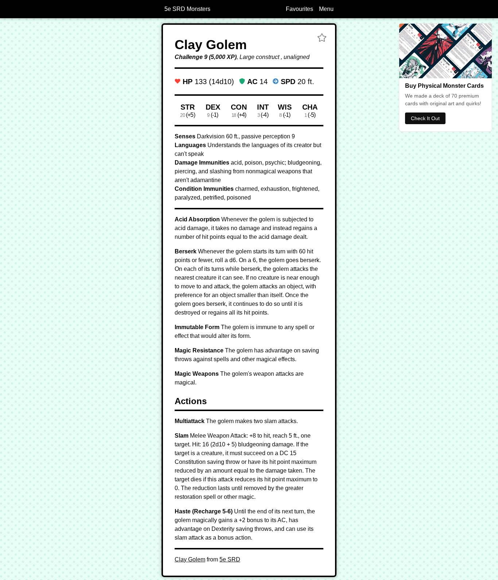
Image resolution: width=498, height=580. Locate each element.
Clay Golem (190, 559)
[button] (322, 39)
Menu (326, 9)
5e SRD (229, 559)
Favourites (299, 9)
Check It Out (425, 118)
